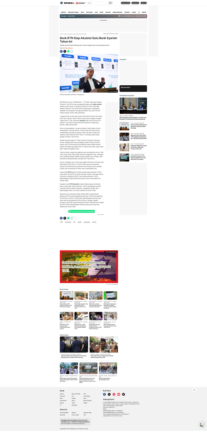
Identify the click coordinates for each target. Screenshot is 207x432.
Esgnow (62, 403)
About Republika (64, 412)
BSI (74, 222)
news (101, 12)
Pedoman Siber (87, 412)
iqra (96, 12)
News (61, 398)
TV (139, 12)
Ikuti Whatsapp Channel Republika (82, 211)
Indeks (144, 12)
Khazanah (62, 396)
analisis (108, 12)
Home (61, 34)
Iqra (73, 396)
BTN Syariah (74, 184)
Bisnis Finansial (117, 12)
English (85, 403)
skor (82, 12)
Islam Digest (87, 396)
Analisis (74, 398)
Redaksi (74, 412)
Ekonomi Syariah (73, 12)
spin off (94, 222)
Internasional (63, 400)
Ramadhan (74, 405)
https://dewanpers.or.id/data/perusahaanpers (73, 423)
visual (134, 12)
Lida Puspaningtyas (68, 48)
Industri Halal (71, 16)
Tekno (73, 400)
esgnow (127, 12)
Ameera (62, 393)
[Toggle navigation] (61, 3)
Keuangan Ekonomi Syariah (80, 34)
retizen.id (143, 3)
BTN (69, 172)
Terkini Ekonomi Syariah (127, 95)
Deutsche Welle (125, 3)
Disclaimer (62, 415)
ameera (63, 12)
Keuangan (63, 16)
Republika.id (135, 3)
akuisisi (82, 120)
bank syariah (97, 104)
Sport (85, 398)
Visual (73, 403)
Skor (85, 393)
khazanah (89, 12)
